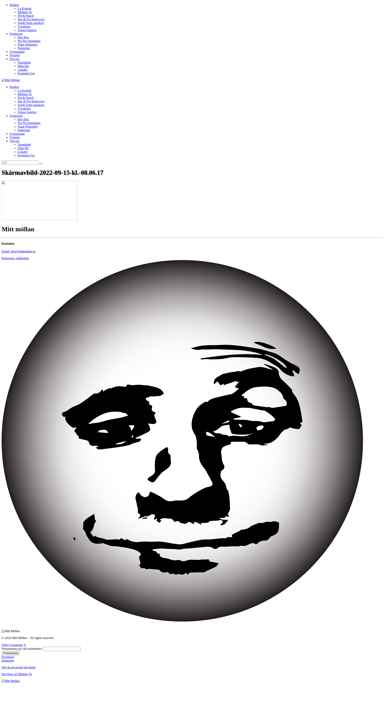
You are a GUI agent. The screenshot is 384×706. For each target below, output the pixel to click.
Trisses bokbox (27, 30)
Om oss (14, 59)
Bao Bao (23, 37)
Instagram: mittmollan (15, 258)
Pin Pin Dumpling (29, 41)
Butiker (14, 5)
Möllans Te (25, 12)
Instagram (8, 660)
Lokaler (22, 69)
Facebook (8, 657)
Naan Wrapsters (28, 44)
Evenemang (17, 51)
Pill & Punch (26, 15)
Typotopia (24, 26)
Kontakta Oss (26, 73)
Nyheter (15, 55)
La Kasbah (24, 8)
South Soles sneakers (31, 23)
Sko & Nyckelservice (31, 19)
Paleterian (24, 48)
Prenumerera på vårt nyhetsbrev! (22, 648)
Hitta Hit (23, 66)
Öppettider (24, 62)
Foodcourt (16, 33)
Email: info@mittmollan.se (18, 251)
